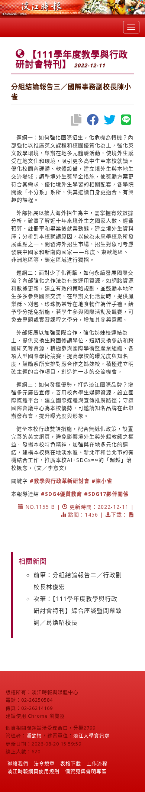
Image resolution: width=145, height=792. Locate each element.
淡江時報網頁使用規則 (33, 771)
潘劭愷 (34, 735)
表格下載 (70, 763)
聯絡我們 (17, 763)
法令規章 (44, 763)
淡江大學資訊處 (91, 735)
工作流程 (97, 763)
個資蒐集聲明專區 (86, 771)
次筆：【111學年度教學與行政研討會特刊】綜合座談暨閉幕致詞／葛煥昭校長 (77, 611)
